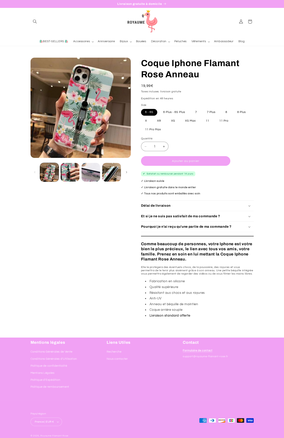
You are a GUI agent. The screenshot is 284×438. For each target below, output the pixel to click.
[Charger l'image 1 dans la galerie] (49, 172)
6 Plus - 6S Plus (174, 112)
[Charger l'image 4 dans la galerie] (111, 172)
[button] (35, 21)
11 (207, 121)
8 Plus (241, 112)
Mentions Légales (42, 372)
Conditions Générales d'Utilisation (54, 358)
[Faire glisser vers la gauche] (35, 172)
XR (159, 121)
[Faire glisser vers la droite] (126, 172)
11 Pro (223, 121)
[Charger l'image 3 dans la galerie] (91, 172)
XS (173, 121)
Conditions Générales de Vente (51, 351)
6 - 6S (149, 112)
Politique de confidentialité (49, 365)
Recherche (114, 351)
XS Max (190, 121)
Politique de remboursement (50, 386)
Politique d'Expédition (45, 379)
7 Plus (211, 112)
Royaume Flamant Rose (54, 436)
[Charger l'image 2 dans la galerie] (70, 172)
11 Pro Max (153, 129)
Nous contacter (117, 358)
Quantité (146, 138)
